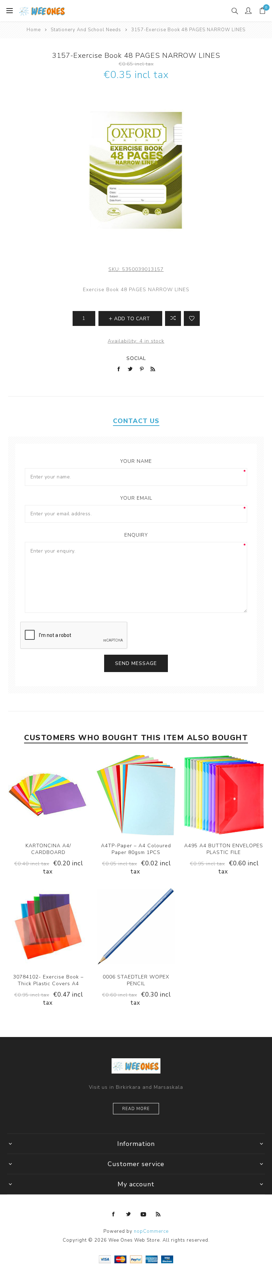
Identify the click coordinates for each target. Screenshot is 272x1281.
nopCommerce (151, 1231)
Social (136, 358)
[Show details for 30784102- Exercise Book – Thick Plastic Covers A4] (48, 926)
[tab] (136, 421)
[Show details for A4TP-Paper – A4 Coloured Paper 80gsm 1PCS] (136, 795)
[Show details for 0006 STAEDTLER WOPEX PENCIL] (136, 926)
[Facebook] (113, 1214)
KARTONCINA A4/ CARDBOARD (48, 849)
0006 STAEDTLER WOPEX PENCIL (136, 980)
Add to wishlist (192, 318)
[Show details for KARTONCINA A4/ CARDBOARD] (48, 795)
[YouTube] (143, 1214)
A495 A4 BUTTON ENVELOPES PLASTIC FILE (223, 849)
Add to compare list (173, 318)
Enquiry (136, 535)
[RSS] (158, 1214)
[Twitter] (128, 1214)
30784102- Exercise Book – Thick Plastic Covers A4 (48, 980)
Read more (136, 1108)
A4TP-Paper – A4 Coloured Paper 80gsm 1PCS (136, 849)
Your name (136, 461)
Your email (136, 498)
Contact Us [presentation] (136, 421)
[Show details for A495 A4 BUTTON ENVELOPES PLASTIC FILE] (224, 795)
